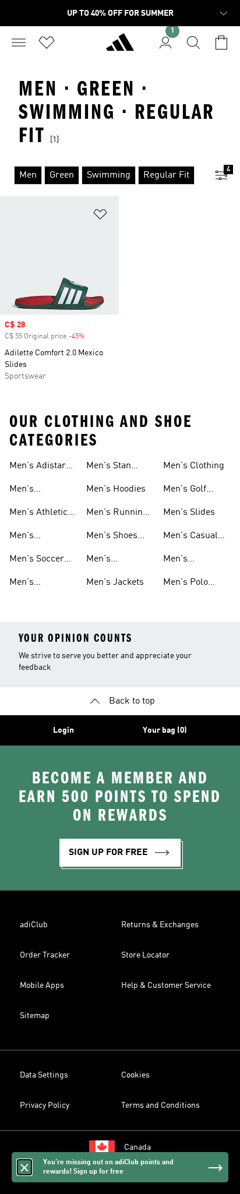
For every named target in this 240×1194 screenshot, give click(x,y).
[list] (101, 175)
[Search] (193, 42)
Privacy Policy (44, 1105)
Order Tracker (45, 955)
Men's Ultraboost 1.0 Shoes (37, 490)
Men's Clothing (193, 466)
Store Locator (145, 955)
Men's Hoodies (116, 489)
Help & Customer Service (166, 985)
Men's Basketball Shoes (31, 583)
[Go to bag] (221, 42)
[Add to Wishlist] (100, 216)
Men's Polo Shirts (185, 583)
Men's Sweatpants (186, 560)
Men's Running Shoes (117, 514)
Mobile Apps (42, 985)
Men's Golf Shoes (184, 490)
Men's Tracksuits (30, 537)
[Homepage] (120, 47)
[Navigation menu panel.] (19, 42)
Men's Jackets (115, 582)
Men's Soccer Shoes (36, 560)
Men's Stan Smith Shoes (111, 467)
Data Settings (44, 1075)
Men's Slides (189, 512)
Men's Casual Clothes (190, 537)
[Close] (24, 1167)
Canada (137, 1147)
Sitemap (35, 1016)
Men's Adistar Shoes (37, 467)
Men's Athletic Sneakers (38, 514)
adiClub (34, 925)
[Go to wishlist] (47, 42)
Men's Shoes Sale (111, 537)
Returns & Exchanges (160, 925)
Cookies (135, 1075)
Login (63, 730)
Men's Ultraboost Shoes (107, 560)
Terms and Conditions (160, 1105)
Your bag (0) (165, 730)
